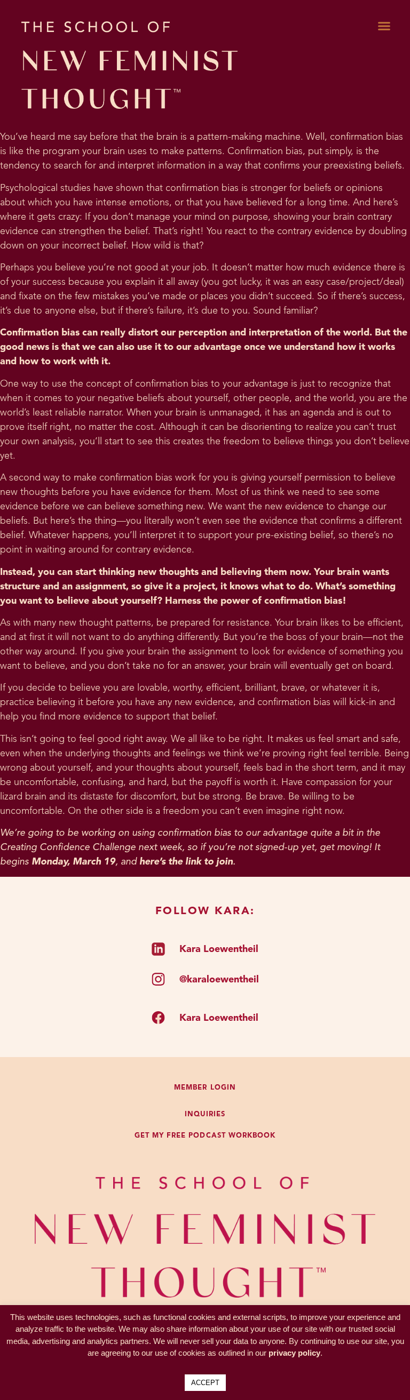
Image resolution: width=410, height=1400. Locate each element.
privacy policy (294, 1352)
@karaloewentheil (219, 980)
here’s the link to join (186, 862)
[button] (384, 26)
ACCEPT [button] (205, 1383)
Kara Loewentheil (218, 949)
